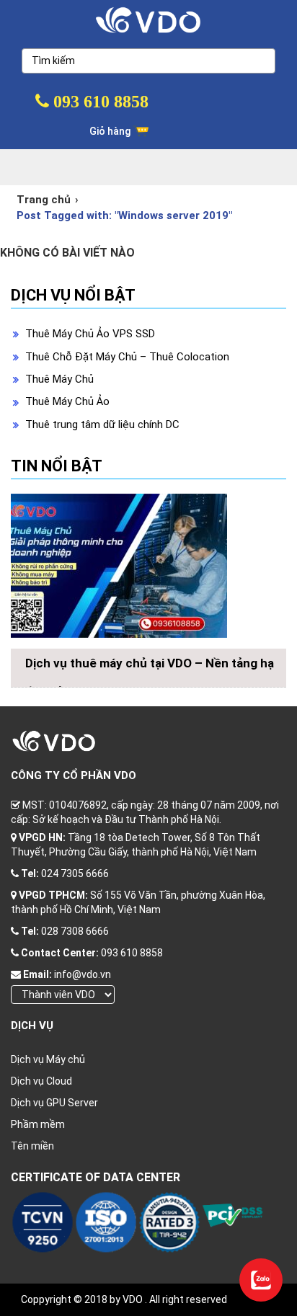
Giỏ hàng (111, 131)
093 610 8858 (98, 101)
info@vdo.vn (82, 974)
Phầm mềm (38, 1124)
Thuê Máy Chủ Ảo (67, 401)
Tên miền (32, 1146)
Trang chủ (44, 199)
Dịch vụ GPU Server (54, 1102)
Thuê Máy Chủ (59, 379)
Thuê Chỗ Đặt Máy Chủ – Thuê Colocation (127, 356)
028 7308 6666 (75, 931)
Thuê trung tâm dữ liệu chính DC (102, 424)
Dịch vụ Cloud (41, 1081)
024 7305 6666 (75, 873)
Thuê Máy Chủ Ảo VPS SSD (90, 333)
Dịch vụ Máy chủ (48, 1059)
